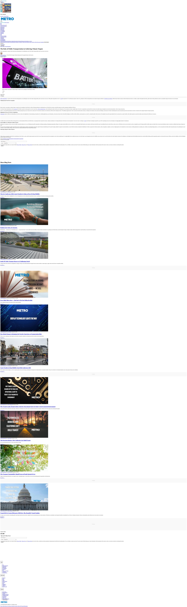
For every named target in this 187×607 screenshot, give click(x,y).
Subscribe (1, 16)
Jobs (17, 41)
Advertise (10, 42)
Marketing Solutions (15, 42)
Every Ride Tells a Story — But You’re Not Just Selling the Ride (16, 300)
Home (1, 46)
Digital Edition (6, 16)
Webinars (19, 41)
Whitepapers (23, 41)
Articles (9, 0)
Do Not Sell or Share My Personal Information (20, 606)
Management (2, 27)
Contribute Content (22, 42)
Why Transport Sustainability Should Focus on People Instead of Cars (17, 474)
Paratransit (2, 32)
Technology (2, 37)
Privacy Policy (34, 42)
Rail (1, 34)
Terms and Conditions (40, 42)
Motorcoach (2, 29)
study (85, 120)
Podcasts (15, 41)
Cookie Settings (46, 42)
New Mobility (2, 30)
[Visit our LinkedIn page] (1, 533)
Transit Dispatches (8, 46)
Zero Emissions (2, 39)
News (7, 0)
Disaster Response (3, 25)
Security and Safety (3, 36)
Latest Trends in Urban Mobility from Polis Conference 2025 (15, 367)
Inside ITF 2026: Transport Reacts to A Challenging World (15, 261)
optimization (10, 138)
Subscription (2, 42)
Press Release (27, 42)
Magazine (1, 41)
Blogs (6, 41)
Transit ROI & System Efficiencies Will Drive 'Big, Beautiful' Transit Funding (20, 513)
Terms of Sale (11, 606)
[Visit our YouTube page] (3, 533)
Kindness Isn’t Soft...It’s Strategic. (8, 227)
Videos (8, 41)
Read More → (2, 197)
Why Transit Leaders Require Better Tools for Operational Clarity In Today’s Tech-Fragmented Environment (27, 406)
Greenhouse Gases (5, 138)
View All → (2, 517)
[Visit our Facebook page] (0, 533)
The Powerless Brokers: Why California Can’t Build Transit (15, 440)
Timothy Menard (9, 404)
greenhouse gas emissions (108, 98)
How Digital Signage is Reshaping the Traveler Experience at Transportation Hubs (21, 334)
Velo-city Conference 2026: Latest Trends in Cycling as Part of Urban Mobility (20, 194)
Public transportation (3, 98)
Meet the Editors (6, 42)
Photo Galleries (11, 41)
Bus (1, 23)
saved (61, 98)
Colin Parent (9, 438)
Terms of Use (7, 606)
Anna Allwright (9, 472)
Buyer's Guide (29, 41)
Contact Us (30, 42)
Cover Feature (4, 0)
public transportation (20, 138)
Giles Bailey (9, 191)
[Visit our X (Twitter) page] (2, 533)
